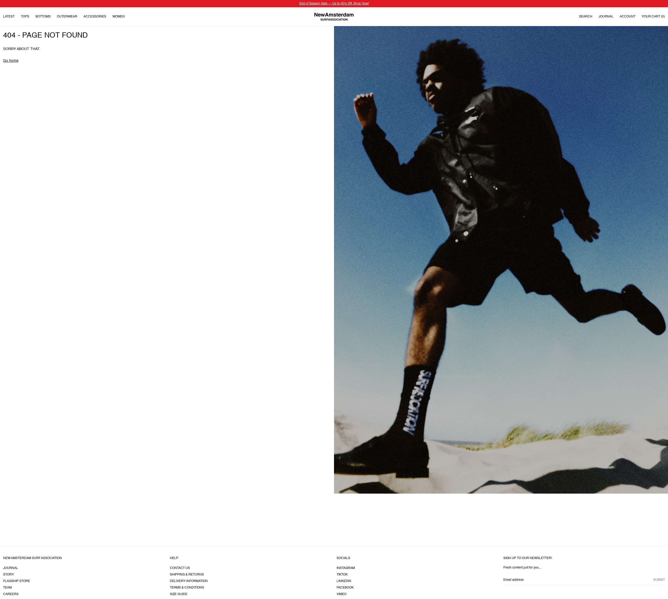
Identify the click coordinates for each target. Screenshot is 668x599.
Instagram (346, 568)
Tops (25, 16)
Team (7, 587)
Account (627, 16)
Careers (11, 594)
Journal (606, 16)
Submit (659, 580)
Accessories (95, 16)
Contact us (180, 568)
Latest (9, 16)
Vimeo (342, 594)
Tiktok (342, 574)
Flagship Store (16, 581)
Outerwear (67, 16)
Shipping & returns (187, 574)
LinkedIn (344, 581)
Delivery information (189, 581)
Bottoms (43, 16)
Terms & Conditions (187, 587)
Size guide (178, 594)
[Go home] (334, 17)
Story (8, 574)
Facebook (345, 587)
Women (118, 16)
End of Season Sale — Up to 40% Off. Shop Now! (334, 3)
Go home (11, 61)
